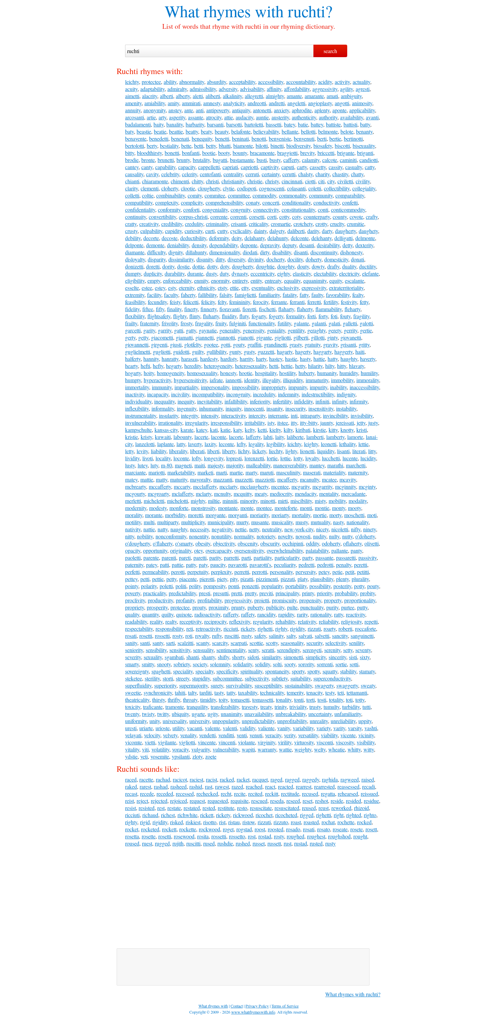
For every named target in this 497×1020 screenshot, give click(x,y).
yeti (144, 756)
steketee (133, 678)
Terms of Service (285, 1006)
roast (296, 822)
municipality (221, 522)
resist (130, 807)
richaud (150, 814)
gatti (178, 330)
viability (329, 735)
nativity (133, 529)
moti (372, 514)
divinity (256, 259)
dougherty (242, 266)
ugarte (198, 713)
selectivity (335, 642)
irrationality (170, 422)
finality (174, 308)
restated (192, 807)
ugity (213, 713)
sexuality (153, 656)
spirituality (251, 671)
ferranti (297, 301)
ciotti (310, 181)
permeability (155, 571)
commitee (215, 195)
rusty (246, 635)
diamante (134, 252)
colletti (132, 195)
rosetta (132, 836)
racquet (260, 779)
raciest (196, 779)
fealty (357, 294)
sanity (131, 642)
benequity (202, 138)
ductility (367, 266)
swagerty (324, 685)
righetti (265, 628)
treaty (266, 706)
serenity (332, 649)
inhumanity (211, 408)
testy (330, 692)
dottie (198, 266)
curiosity (194, 230)
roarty (330, 628)
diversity (236, 259)
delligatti (343, 237)
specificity (227, 671)
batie (303, 124)
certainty (271, 174)
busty (275, 159)
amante (294, 95)
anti (200, 110)
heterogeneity (218, 365)
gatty (191, 330)
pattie (177, 564)
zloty (197, 756)
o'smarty (184, 543)
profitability (209, 600)
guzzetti (266, 351)
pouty (373, 585)
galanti (319, 323)
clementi (150, 188)
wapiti (248, 749)
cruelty (337, 223)
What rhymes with (224, 11)
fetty (364, 301)
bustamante (242, 159)
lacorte (236, 436)
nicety (322, 529)
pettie (158, 578)
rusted (316, 843)
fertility (331, 301)
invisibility (362, 415)
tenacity (314, 692)
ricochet (264, 814)
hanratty (170, 358)
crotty (321, 223)
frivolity (170, 323)
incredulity (264, 394)
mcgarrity (322, 486)
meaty (261, 493)
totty (359, 699)
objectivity (224, 543)
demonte (155, 245)
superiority (165, 685)
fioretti (249, 308)
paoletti (133, 557)
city (331, 181)
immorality (367, 380)
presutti (221, 593)
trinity (281, 706)
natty (163, 529)
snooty (164, 664)
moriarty (280, 514)
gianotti (246, 337)
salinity (276, 635)
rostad (264, 836)
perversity (305, 571)
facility (154, 294)
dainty (260, 230)
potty (359, 585)
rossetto (237, 836)
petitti (363, 571)
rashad (161, 786)
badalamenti (138, 124)
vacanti (194, 728)
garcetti (133, 330)
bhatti (225, 145)
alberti (166, 95)
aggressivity (324, 88)
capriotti (249, 166)
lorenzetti (254, 458)
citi (321, 181)
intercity (257, 415)
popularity (272, 585)
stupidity (201, 678)
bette (186, 145)
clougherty (209, 188)
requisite (240, 800)
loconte (181, 458)
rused (209, 843)
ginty (332, 337)
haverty (367, 358)
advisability (252, 88)
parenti (169, 557)
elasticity (302, 273)
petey (324, 571)
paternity (134, 564)
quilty (167, 614)
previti (266, 593)
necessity (199, 529)
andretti (277, 103)
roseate (340, 829)
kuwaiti (163, 436)
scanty (202, 642)
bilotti (262, 145)
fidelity (132, 308)
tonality (283, 699)
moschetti (354, 514)
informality (162, 408)
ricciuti (230, 628)
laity (279, 436)
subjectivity (257, 678)
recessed (185, 793)
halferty (133, 358)
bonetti (172, 152)
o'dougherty (137, 543)
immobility (342, 380)
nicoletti (339, 529)
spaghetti (160, 671)
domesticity (336, 259)
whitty (354, 749)
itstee (282, 422)
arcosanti (134, 117)
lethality (347, 443)
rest (161, 807)
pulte (292, 607)
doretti (153, 266)
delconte (300, 237)
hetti (273, 365)
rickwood (243, 814)
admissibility (203, 88)
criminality (217, 223)
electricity (349, 273)
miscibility (301, 500)
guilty (198, 351)
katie (225, 429)
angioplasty (320, 103)
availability (351, 117)
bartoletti (253, 124)
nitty (129, 536)
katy (237, 429)
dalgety (277, 230)
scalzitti (185, 642)
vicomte (133, 742)
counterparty (317, 216)
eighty (283, 273)
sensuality (203, 649)
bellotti (308, 131)
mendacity (305, 493)
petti (144, 578)
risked (176, 822)
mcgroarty (158, 493)
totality (336, 699)
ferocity (260, 301)
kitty (333, 429)
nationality (358, 522)
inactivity (134, 394)
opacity (132, 550)
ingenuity (186, 408)
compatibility (138, 202)
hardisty (228, 358)
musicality (282, 522)
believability (266, 131)
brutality (201, 159)
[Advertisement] (248, 897)
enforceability (177, 280)
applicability (362, 110)
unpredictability (258, 720)
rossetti (162, 635)
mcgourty (135, 493)
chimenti (180, 181)
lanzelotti (145, 443)
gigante (264, 337)
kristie (131, 436)
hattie (319, 358)
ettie (234, 287)
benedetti (158, 138)
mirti (283, 500)
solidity (262, 664)
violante (246, 742)
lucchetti (331, 458)
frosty (186, 323)
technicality (272, 692)
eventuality (263, 287)
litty (372, 451)
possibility (320, 585)
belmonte (328, 131)
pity (234, 578)
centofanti (210, 174)
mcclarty (228, 486)
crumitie (355, 223)
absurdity (216, 81)
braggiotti (287, 152)
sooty (289, 664)
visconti (324, 742)
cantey (132, 166)
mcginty (367, 486)
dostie (183, 266)
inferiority (260, 401)
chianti (132, 181)
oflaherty (352, 543)
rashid (195, 786)
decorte (151, 237)
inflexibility (137, 408)
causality (134, 174)
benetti (222, 138)
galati (334, 323)
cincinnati (292, 181)
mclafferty (182, 493)
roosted (275, 829)
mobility (337, 500)
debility (133, 237)
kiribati (302, 429)
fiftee (147, 308)
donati (357, 259)
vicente (348, 735)
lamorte (355, 436)
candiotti (368, 159)
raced (131, 779)
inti (294, 415)
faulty (317, 294)
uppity (365, 720)
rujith (178, 843)
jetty (361, 422)
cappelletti (209, 166)
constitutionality (298, 209)
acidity (325, 81)
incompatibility (207, 394)
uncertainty (320, 713)
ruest (147, 843)
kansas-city (166, 429)
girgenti (159, 344)
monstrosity (203, 507)
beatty (192, 131)
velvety (170, 735)
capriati (230, 166)
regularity (263, 621)
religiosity (351, 621)
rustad (300, 843)
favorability (338, 294)
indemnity (288, 394)
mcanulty (309, 479)
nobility (145, 536)
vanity (283, 728)
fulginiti (237, 323)
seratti (268, 649)
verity (289, 735)
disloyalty (135, 259)
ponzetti (250, 585)
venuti (256, 735)
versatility (308, 735)
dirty (264, 252)
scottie (256, 642)
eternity (186, 287)
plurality (360, 578)
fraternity (149, 323)
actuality (361, 81)
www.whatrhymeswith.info (253, 1012)
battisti (350, 124)
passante (324, 557)
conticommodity (348, 209)
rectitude (290, 793)
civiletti (345, 181)
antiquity (241, 110)
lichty (244, 451)
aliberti (213, 95)
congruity (241, 209)
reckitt (271, 793)
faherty (188, 294)
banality (174, 124)
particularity (287, 557)
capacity (186, 166)
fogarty (259, 316)
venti (242, 735)
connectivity (266, 209)
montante (228, 507)
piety (222, 578)
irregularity (196, 422)
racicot (180, 779)
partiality (263, 557)
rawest (222, 786)
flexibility (135, 316)
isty (271, 422)
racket (243, 779)
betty (211, 145)
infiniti (322, 401)
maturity (178, 479)
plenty (342, 578)
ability (170, 81)
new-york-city (298, 529)
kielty (275, 429)
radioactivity (207, 614)
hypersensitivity (190, 380)
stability (348, 671)
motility (133, 522)
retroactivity (208, 628)
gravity (330, 344)
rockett (169, 829)
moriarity (259, 514)
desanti (306, 245)
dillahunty (196, 252)
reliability (328, 621)
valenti (230, 728)
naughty (178, 529)
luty (154, 465)
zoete (210, 756)
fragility (361, 316)
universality (175, 720)
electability (325, 273)
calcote (329, 159)
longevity (213, 458)
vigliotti (187, 742)
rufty (217, 635)
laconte (218, 436)
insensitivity (320, 408)
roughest (316, 836)
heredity (192, 365)
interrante (278, 415)
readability (136, 621)
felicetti (190, 301)
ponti (233, 585)
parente (151, 557)
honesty (228, 372)
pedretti (306, 564)
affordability (297, 88)
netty (254, 529)
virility (284, 742)
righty (281, 628)
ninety (369, 529)
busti (262, 159)
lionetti (307, 451)
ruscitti (231, 635)
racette (146, 779)
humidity (348, 372)
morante (153, 514)
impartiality (186, 387)
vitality (132, 749)
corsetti (256, 216)
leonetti (328, 443)
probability (346, 593)
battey (317, 124)
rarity (302, 614)
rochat (328, 822)
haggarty (322, 351)
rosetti (145, 635)
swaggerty (347, 685)
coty (296, 216)
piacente (188, 578)
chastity (340, 174)
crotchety (303, 223)
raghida (330, 779)
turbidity (351, 706)
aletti (198, 95)
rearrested (324, 786)
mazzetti (244, 479)
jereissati (345, 422)
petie (337, 571)
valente (212, 728)
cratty (131, 223)
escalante (354, 280)
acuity (131, 88)
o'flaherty (162, 543)
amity (173, 103)
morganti (237, 514)
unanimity (231, 713)
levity (142, 451)
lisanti (343, 451)
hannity (151, 358)
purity (332, 607)
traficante (153, 706)
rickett (206, 814)
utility (178, 728)
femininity (239, 301)
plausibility (321, 578)
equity (335, 280)
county (340, 216)
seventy (363, 649)
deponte (248, 245)
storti (168, 678)
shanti (192, 656)
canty (146, 166)
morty (335, 514)
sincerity (337, 656)
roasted (311, 822)
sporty (298, 671)
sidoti (253, 656)
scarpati (239, 642)
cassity (335, 166)
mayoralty (200, 479)
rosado (293, 829)
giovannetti (136, 344)
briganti (365, 152)
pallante (339, 550)
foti (334, 316)
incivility (180, 394)
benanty (364, 131)
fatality (290, 294)
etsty (222, 287)
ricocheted (286, 814)
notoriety (266, 536)
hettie (286, 365)
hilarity (315, 365)
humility (369, 372)
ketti (262, 429)
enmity (201, 280)
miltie (214, 500)
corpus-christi (193, 216)
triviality (298, 706)
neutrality (272, 529)
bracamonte (262, 152)
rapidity (286, 614)
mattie (146, 479)
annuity (133, 110)
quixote (184, 614)
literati (358, 451)
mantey (317, 465)
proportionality (359, 600)
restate (174, 807)
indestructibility (318, 394)
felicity (208, 301)
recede (147, 793)
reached (254, 786)
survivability (239, 685)
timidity (208, 699)
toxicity (132, 706)
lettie (363, 443)
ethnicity (206, 287)
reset (307, 800)
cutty (222, 230)
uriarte (146, 728)
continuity (135, 216)
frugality (204, 323)
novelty (285, 536)
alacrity (149, 95)
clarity (131, 188)
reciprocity (215, 621)
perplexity (221, 571)
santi (145, 642)
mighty (198, 500)
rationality (320, 614)
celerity (189, 174)
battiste (333, 124)
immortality (137, 387)
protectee (151, 81)
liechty (276, 451)
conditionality (296, 202)
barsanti (215, 124)
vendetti (207, 735)
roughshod (339, 836)
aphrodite (302, 110)
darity (313, 230)
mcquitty (243, 493)
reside (337, 800)
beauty (222, 131)
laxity (210, 443)
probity (367, 593)
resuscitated (287, 807)
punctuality (312, 607)
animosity (362, 103)
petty (171, 578)
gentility (296, 330)
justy (373, 422)
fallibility (207, 294)
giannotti (225, 337)
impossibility (245, 387)
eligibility (135, 280)
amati (332, 95)
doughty (285, 266)
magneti (183, 465)
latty (180, 443)
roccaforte (365, 628)
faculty (171, 294)
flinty (194, 316)
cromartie (281, 223)
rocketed (150, 829)
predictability (182, 593)
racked (227, 779)
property (332, 600)
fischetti (267, 308)
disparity (157, 259)
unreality (319, 720)
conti (323, 209)
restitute (226, 807)
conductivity (326, 202)
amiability (154, 103)
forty (323, 316)
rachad (163, 779)
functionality (262, 323)
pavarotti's (260, 564)
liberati (197, 451)
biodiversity (298, 145)
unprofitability (292, 720)
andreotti (256, 103)
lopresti (234, 458)
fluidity (229, 316)
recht (226, 793)
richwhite (187, 814)
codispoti (246, 188)
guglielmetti (137, 351)
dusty (211, 273)
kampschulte (138, 429)
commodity (264, 195)
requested (218, 800)
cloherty (169, 188)
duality (349, 266)
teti (340, 692)
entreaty (273, 280)
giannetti (204, 337)
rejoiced (178, 800)
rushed (243, 843)
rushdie (225, 843)
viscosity (345, 742)
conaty (253, 202)
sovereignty (137, 671)
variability (303, 728)
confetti (350, 202)
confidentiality (140, 209)
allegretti (254, 95)
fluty (244, 316)
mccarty (182, 486)
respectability (139, 628)
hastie (291, 358)
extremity (134, 294)
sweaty (368, 685)
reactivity (355, 614)
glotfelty (192, 344)
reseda (277, 800)
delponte (134, 245)
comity (195, 195)
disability (281, 252)
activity (342, 81)
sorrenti (325, 664)
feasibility (135, 301)
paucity (218, 564)
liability (158, 451)
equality (292, 280)
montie (322, 507)
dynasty (240, 273)
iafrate (216, 380)
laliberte (295, 436)
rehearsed (348, 793)
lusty (130, 465)
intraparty (310, 415)
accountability (300, 81)
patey (151, 564)
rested (209, 807)
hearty (131, 365)
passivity (367, 557)
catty (370, 166)
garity (149, 330)
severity (133, 656)
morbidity (175, 514)
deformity (219, 237)
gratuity (313, 344)
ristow (248, 822)
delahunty (277, 237)
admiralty (177, 88)
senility (356, 642)
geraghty (316, 330)
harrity (246, 358)
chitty (197, 181)
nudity (319, 536)
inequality (164, 401)
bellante (290, 131)
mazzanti (222, 479)
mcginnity (345, 486)
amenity (133, 103)
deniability (178, 245)
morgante (216, 514)
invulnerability (140, 422)
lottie (285, 458)
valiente (266, 728)
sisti (353, 656)
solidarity (242, 664)
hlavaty (356, 365)
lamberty (335, 436)
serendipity (288, 649)
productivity (160, 600)
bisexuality (364, 145)
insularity (168, 415)
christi (212, 181)
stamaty (367, 671)
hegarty (174, 365)
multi (149, 522)
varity (339, 728)
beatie (160, 131)
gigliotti (283, 337)
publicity (275, 607)
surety (217, 685)
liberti (213, 451)
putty (362, 607)
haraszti (189, 358)
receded (165, 793)
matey (131, 479)
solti (277, 664)
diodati (250, 252)
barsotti (234, 124)
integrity (189, 415)
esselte (132, 287)
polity (195, 585)
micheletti (154, 500)
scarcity (220, 642)
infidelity (303, 401)
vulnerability (226, 749)
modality (358, 500)
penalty (343, 564)
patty (191, 564)
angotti (342, 103)
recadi (368, 786)
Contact (237, 1006)
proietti (261, 600)
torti (310, 699)
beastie (144, 131)
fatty (304, 294)
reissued (369, 793)
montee (264, 507)
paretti (200, 557)
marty (251, 472)
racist (211, 779)
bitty (129, 152)
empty (153, 280)
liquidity (325, 451)
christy (272, 181)
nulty (334, 536)
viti (145, 749)
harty (261, 358)
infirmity (359, 401)
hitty (341, 365)
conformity (169, 209)
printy (308, 593)
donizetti (134, 266)
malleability (258, 465)
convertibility (162, 216)
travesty (250, 706)
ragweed (349, 779)
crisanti (238, 223)
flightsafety (158, 316)
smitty (148, 664)
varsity (355, 728)
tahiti (180, 692)
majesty (215, 465)
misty (320, 500)
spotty (313, 671)
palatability (317, 550)
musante (260, 522)
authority (328, 117)
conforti (191, 209)
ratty (338, 614)
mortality (301, 514)
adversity (228, 88)
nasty (338, 522)
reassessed (348, 786)
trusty (315, 706)
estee (147, 287)
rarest (145, 786)
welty (320, 749)
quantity (150, 614)
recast (131, 793)
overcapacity (219, 550)
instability (346, 408)
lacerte (201, 436)
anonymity (154, 110)
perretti (241, 571)
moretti (195, 514)
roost (260, 829)
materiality (334, 472)
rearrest (303, 786)
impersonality (215, 387)
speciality (183, 671)
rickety (248, 628)
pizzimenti (267, 578)
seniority (134, 649)
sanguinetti (362, 635)
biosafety (322, 145)
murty (242, 522)
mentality (328, 493)
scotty (272, 642)
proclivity (135, 600)
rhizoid (361, 807)
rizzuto (281, 822)
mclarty (203, 493)
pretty (251, 593)
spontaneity (277, 671)
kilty (288, 429)
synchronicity (158, 692)
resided (353, 800)
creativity (149, 223)
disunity (204, 259)
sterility (152, 678)
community (321, 195)
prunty (238, 607)
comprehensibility (224, 202)
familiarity (269, 294)
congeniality (215, 209)
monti (306, 507)
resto (242, 807)
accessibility (270, 81)
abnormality (191, 81)
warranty (267, 749)
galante (301, 323)
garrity (164, 330)
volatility (160, 749)
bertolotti (134, 145)
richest (168, 814)
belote (346, 131)
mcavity (347, 479)
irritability (254, 422)
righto (370, 814)
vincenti (226, 742)
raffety (248, 614)
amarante (314, 95)
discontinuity (323, 252)
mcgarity (300, 486)
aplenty (322, 110)
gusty (249, 351)
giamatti (184, 337)
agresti (363, 88)
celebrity (170, 174)
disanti (301, 252)
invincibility (335, 415)
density (199, 245)
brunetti (166, 159)
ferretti (314, 301)
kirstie (319, 429)
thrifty (174, 699)
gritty (364, 344)
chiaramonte (155, 181)
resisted (147, 807)
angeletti (296, 103)
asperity (177, 117)
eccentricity (263, 273)
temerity (295, 692)
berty (152, 145)
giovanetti (350, 337)
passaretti (346, 557)
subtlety (279, 678)
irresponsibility (226, 422)
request (197, 800)
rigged (306, 814)
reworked (341, 807)
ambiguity (351, 95)
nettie (240, 529)
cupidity (173, 230)
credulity (194, 223)
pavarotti (237, 564)
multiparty (168, 522)
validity (247, 728)
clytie (228, 188)
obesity (202, 543)
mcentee (280, 486)
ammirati (191, 103)
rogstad (244, 829)
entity (256, 280)
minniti (229, 500)
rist (222, 822)
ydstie (131, 756)
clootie (188, 188)
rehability (285, 621)
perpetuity (197, 571)
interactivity (233, 415)
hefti (145, 365)
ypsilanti (181, 756)
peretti (360, 564)
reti (189, 628)
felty (222, 301)
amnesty (211, 103)
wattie (285, 749)
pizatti (246, 578)
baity (158, 124)
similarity (271, 656)
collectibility (337, 188)
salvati (305, 635)
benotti (259, 138)
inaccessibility (364, 387)
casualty (353, 166)
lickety (259, 451)
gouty (239, 344)
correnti (238, 216)
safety (260, 635)
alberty (183, 95)
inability (338, 387)
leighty (311, 443)
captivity (270, 166)
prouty (199, 607)
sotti (354, 664)
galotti (366, 323)
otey (198, 550)
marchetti (355, 465)
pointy (131, 585)
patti (164, 564)
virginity (266, 742)
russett (274, 843)
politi (180, 585)
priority (324, 593)
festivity (349, 301)
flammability (328, 308)
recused (310, 793)
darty (327, 230)
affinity (274, 88)
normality (244, 536)
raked (131, 786)
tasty (219, 692)
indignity (346, 394)
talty (192, 692)
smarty (132, 664)
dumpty (133, 273)
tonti (299, 699)
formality (295, 316)
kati (214, 429)
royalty (202, 635)
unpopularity (225, 720)
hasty (305, 358)
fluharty (211, 316)
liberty (228, 451)
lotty (298, 458)
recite (239, 793)
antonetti (262, 110)
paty (203, 564)
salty (291, 635)
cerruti (252, 174)
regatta (328, 793)
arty (162, 117)
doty (224, 266)
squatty (330, 671)
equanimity (315, 280)
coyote (356, 216)
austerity (280, 117)
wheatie (336, 749)
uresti (131, 728)
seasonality (292, 642)
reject (142, 800)
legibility (275, 443)
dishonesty (351, 252)
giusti (176, 344)
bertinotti (353, 138)
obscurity (270, 543)
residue (371, 800)
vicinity (366, 735)
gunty (235, 351)
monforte (178, 507)
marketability (181, 472)
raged (276, 779)
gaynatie (208, 330)
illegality (271, 380)
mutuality (320, 522)
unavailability (258, 713)
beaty (206, 131)
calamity (311, 159)
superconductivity (332, 678)
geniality (276, 330)
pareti (185, 557)
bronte (148, 159)
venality (188, 735)
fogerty (276, 316)
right (339, 814)
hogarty (133, 372)
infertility (282, 401)
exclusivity (288, 287)
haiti (359, 351)
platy (303, 578)
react (270, 786)
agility (346, 88)
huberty (306, 372)
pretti (236, 593)
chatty (357, 174)
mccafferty (160, 486)
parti (246, 557)
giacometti (162, 337)
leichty (132, 81)
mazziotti (265, 479)
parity (215, 557)
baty (129, 131)
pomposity (215, 585)
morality (133, 514)
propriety (134, 607)
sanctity (340, 635)
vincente (207, 742)
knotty (347, 429)
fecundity (157, 301)
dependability (223, 245)
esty (172, 287)
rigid (145, 822)
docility (295, 259)
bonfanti (190, 152)
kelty (250, 429)
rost (252, 836)
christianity (232, 181)
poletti (166, 585)
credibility (171, 223)
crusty (131, 230)
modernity (135, 507)
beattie (176, 131)
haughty (348, 358)
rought (360, 836)
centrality (233, 174)
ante (188, 110)
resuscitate (261, 807)
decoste (170, 237)
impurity (318, 387)
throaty (190, 699)
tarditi (205, 692)
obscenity (248, 543)
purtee (347, 607)
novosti (302, 536)
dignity (175, 252)
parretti (231, 557)
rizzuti (314, 628)
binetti (277, 145)
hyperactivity (157, 380)
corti (272, 216)
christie (254, 181)
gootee (211, 344)
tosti (321, 699)
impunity (297, 387)
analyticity (234, 103)
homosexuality (202, 372)
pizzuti (288, 578)
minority (249, 500)
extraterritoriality (346, 287)
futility (284, 323)
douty (303, 266)
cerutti (288, 174)
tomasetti (240, 699)
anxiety (281, 110)
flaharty (286, 308)
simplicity (316, 656)
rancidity (266, 614)
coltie (147, 195)
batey (289, 124)
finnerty (208, 308)
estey (160, 287)
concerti (270, 202)
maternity (358, 472)
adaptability (152, 88)
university (199, 720)
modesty (158, 507)
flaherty (305, 308)
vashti (370, 728)
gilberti (300, 337)
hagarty (284, 351)
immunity (162, 387)
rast (208, 786)
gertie (366, 330)
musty (301, 522)
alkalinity (232, 95)
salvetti (322, 635)
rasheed (178, 786)
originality (180, 550)
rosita (203, 836)
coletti (314, 188)
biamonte (243, 145)
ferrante (279, 301)
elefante (370, 273)
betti (198, 145)
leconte (226, 443)
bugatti (220, 159)
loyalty (312, 458)
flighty (180, 316)
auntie (262, 117)
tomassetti (262, 699)
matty (161, 479)
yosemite (159, 756)
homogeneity (170, 372)
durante (195, 273)
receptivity (191, 621)
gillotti (318, 337)
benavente (135, 138)
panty (356, 550)
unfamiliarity (347, 713)
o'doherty (365, 536)
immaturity (317, 380)
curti (210, 230)
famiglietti (245, 294)
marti (221, 472)
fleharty (352, 308)
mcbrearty (135, 486)
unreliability (343, 720)
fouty (345, 316)
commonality (292, 195)
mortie (320, 514)
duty (224, 273)
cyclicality (240, 230)
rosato (323, 829)
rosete (356, 829)
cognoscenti (271, 188)
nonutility (221, 536)
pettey (131, 578)
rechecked (207, 793)
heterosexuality (250, 365)
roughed (295, 836)
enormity (220, 280)
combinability (170, 195)
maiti (199, 465)
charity (322, 174)
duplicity (153, 273)
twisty (148, 713)
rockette (187, 829)
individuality (138, 401)
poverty (132, 593)
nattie (149, 529)
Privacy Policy (257, 1006)
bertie (335, 138)
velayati (133, 735)
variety (323, 728)
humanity (327, 372)
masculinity (288, 472)
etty (245, 287)
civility (363, 181)
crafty (372, 216)
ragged (292, 779)
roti (188, 635)
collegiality (363, 188)
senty (253, 649)
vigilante (167, 742)
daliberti (296, 230)
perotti (178, 571)
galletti (350, 323)
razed (237, 786)
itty (294, 422)
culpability (151, 230)
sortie (341, 664)
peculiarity (285, 564)
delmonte (365, 237)
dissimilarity (181, 259)
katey (201, 429)
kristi (361, 429)
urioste (163, 728)
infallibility (235, 401)
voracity (180, 749)
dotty (212, 266)
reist (129, 800)
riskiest (193, 822)
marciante (135, 472)
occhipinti (292, 543)
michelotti (177, 500)
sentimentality (230, 649)
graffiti (254, 344)
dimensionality (224, 252)
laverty (195, 443)
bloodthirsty (149, 152)
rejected (159, 800)
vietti (150, 742)
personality (281, 571)
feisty (175, 301)
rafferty (230, 614)
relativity (307, 621)
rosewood (184, 836)
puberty (255, 607)
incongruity (238, 394)
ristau (234, 822)
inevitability (209, 401)
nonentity (199, 536)
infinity (339, 401)
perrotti (259, 571)
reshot (321, 800)
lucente (350, 458)
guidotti (181, 351)
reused (309, 807)
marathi (335, 465)
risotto (209, 822)
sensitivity (179, 649)
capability (165, 166)
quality (132, 614)
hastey (275, 358)
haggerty (343, 351)
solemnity (220, 664)
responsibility (170, 628)
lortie (272, 458)
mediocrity (281, 493)
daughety (368, 230)
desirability (328, 245)
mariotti (156, 472)
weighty (302, 749)
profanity (185, 600)
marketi (205, 472)
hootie (245, 372)
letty (129, 451)
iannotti (233, 380)
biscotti (342, 145)
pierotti (206, 578)
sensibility (156, 649)
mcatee (329, 479)
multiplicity (193, 522)
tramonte (174, 706)
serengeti (312, 649)
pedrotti (325, 564)
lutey (143, 465)
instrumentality (140, 415)
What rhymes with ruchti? (352, 994)
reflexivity (239, 621)
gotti (225, 344)
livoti (147, 458)
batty (365, 124)
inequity (186, 401)
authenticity (304, 117)
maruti (267, 472)
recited (255, 793)
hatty (333, 358)
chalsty (305, 174)
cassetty (318, 166)
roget (228, 829)
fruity (221, 323)
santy (157, 642)
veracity (273, 735)
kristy (146, 436)
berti (322, 138)
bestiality (169, 145)
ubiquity (180, 713)
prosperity (157, 607)
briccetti (325, 152)
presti (204, 593)
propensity (310, 600)
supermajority (193, 685)
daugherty (345, 230)
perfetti (132, 571)
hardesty (209, 358)
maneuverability (290, 465)
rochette (345, 822)
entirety (240, 280)
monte (247, 507)
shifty (223, 656)
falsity (225, 294)
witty (368, 749)
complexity (166, 202)
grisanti (348, 344)
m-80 (166, 465)
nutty (347, 536)
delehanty (321, 237)
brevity (307, 152)
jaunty (326, 422)
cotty (284, 216)
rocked (364, 822)
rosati (131, 635)
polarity (149, 585)
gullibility (217, 351)
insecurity (295, 408)
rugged (162, 843)
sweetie (133, 692)
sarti (170, 642)
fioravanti (229, 308)
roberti (345, 628)
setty (348, 649)
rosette (149, 836)
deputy (289, 245)
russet (259, 843)
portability (296, 585)
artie (151, 117)
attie (228, 117)
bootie (208, 152)
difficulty (156, 252)
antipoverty (217, 110)
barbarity (195, 124)
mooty (354, 507)
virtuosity (304, 742)
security (314, 642)
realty (171, 621)
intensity (209, 415)
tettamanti (357, 692)
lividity (132, 458)
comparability (349, 195)
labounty (182, 436)
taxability (247, 692)
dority (168, 266)
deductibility (193, 237)
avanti (372, 117)
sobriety (181, 664)
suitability (300, 678)
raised (367, 779)
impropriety (273, 387)
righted (353, 814)
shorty (238, 656)
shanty (208, 656)
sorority (306, 664)
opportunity (155, 550)
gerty (130, 337)
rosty (177, 635)
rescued (259, 800)
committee (239, 195)
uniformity (136, 720)
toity (223, 699)
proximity (219, 607)
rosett (371, 829)
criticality (258, 223)
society (200, 664)
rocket (131, 829)
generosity (253, 330)
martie (236, 472)
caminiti (348, 159)
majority (234, 465)
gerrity (350, 330)
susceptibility (268, 685)
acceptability (242, 81)
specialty (204, 671)
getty (143, 337)
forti (311, 316)
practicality (154, 593)
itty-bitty (308, 422)
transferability (225, 706)
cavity (152, 174)
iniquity (233, 408)
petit (349, 571)
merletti (133, 500)
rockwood (209, 829)
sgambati (174, 656)
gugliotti (161, 351)
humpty (133, 380)
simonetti (293, 656)
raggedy (310, 779)
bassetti (273, 124)
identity (252, 380)
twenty (132, 713)
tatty (231, 692)
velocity (152, 735)
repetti (371, 621)
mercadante (353, 493)
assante (195, 117)
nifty (355, 529)
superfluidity (138, 685)
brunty (183, 159)
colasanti (296, 188)
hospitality (266, 372)
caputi (287, 166)
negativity (222, 529)
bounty (240, 152)
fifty (160, 308)
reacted (285, 786)
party (307, 557)
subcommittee (227, 678)
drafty (333, 266)
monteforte (286, 507)
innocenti (254, 408)
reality (156, 621)
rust (287, 843)
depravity (270, 245)
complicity (192, 202)
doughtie (265, 266)
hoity (149, 372)
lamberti (315, 436)
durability (175, 273)
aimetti (132, 95)
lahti (268, 436)
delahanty (254, 237)
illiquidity (293, 380)
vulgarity (200, 749)
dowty (318, 266)
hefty (158, 365)
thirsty (158, 699)
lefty (241, 443)
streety (182, 678)
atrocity (213, 117)
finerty (191, 308)
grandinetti (275, 344)
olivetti (371, 543)
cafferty (291, 159)
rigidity (297, 628)
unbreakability (291, 713)
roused (132, 843)
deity (237, 237)
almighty (275, 95)
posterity (342, 585)
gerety (334, 330)
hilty (329, 365)
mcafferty (287, 479)
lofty (196, 458)
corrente (219, 216)
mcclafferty (205, 486)
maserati (312, 472)
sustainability (298, 685)
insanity (274, 408)
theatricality (137, 699)
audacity (244, 117)
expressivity (314, 287)
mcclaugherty (254, 486)
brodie (132, 159)
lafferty (253, 436)
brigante (345, 152)
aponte (339, 110)
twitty (163, 713)
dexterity (364, 245)
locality (163, 458)
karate (187, 429)
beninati (240, 138)
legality (256, 443)
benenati (180, 138)
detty (347, 245)
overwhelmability (285, 550)
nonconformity (171, 536)
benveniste (280, 138)
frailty (131, 323)
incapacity (157, 394)
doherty (314, 259)
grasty (295, 344)
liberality (178, 451)
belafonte (241, 131)
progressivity (238, 600)
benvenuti (304, 138)
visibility (366, 742)
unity (154, 720)
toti (349, 699)
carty (302, 166)
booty (224, 152)
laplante (165, 443)
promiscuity (284, 600)
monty (338, 507)
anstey (175, 110)
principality (287, 593)
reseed (293, 800)
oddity (312, 543)
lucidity (368, 458)
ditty (220, 259)
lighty (291, 451)
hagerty (303, 351)
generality (229, 330)
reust (323, 807)
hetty (300, 365)
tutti (366, 706)
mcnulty (222, 493)
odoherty (331, 543)
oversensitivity (249, 550)
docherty (275, 259)
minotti (267, 500)
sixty (365, 656)
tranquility (197, 706)
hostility (287, 372)
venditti (226, 735)
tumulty (331, 706)
